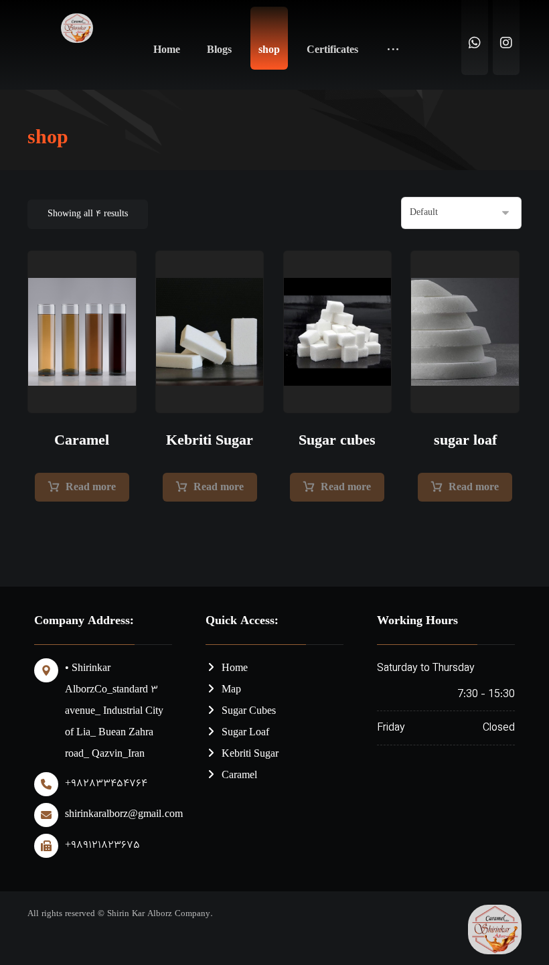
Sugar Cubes (249, 711)
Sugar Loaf (245, 733)
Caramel (239, 775)
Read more (91, 487)
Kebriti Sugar (250, 754)
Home (235, 668)
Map (231, 690)
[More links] (393, 44)
